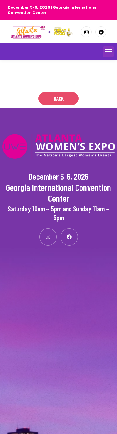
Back (59, 98)
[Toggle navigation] (108, 51)
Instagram (86, 31)
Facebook (100, 31)
